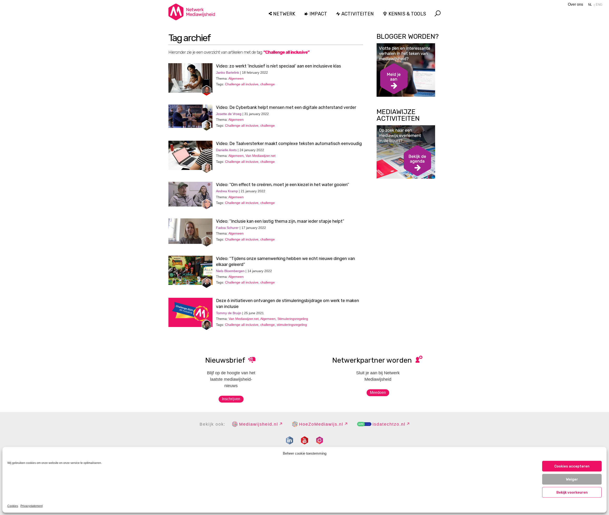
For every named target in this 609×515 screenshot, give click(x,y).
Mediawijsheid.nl (258, 424)
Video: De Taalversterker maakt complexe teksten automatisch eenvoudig (289, 143)
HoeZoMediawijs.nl (321, 424)
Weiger (572, 479)
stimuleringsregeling (292, 325)
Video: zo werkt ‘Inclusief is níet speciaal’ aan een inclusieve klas (278, 66)
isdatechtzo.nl (389, 424)
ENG (599, 4)
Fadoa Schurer (227, 228)
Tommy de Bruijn (228, 313)
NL (590, 4)
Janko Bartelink (227, 72)
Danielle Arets (226, 150)
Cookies (12, 506)
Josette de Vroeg (228, 114)
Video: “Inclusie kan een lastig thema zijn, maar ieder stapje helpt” (280, 221)
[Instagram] (319, 440)
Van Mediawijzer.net (260, 156)
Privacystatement (31, 506)
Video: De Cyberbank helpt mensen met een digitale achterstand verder (286, 107)
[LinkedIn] (289, 440)
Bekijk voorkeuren (572, 492)
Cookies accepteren (571, 466)
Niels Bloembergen (230, 271)
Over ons (575, 4)
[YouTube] (304, 440)
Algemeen (236, 78)
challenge (267, 84)
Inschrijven (231, 399)
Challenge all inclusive (241, 84)
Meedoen (378, 392)
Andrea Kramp (227, 191)
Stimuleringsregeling (292, 319)
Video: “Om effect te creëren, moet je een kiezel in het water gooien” (282, 184)
